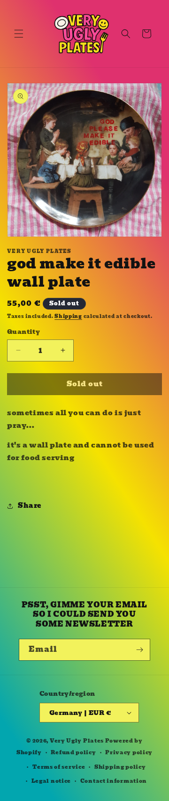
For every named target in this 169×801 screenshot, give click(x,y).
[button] (18, 33)
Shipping (68, 316)
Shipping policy (120, 767)
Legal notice (51, 781)
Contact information (113, 781)
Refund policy (73, 752)
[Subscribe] (139, 650)
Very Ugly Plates (77, 740)
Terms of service (58, 767)
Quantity (23, 332)
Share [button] (29, 505)
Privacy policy (129, 752)
